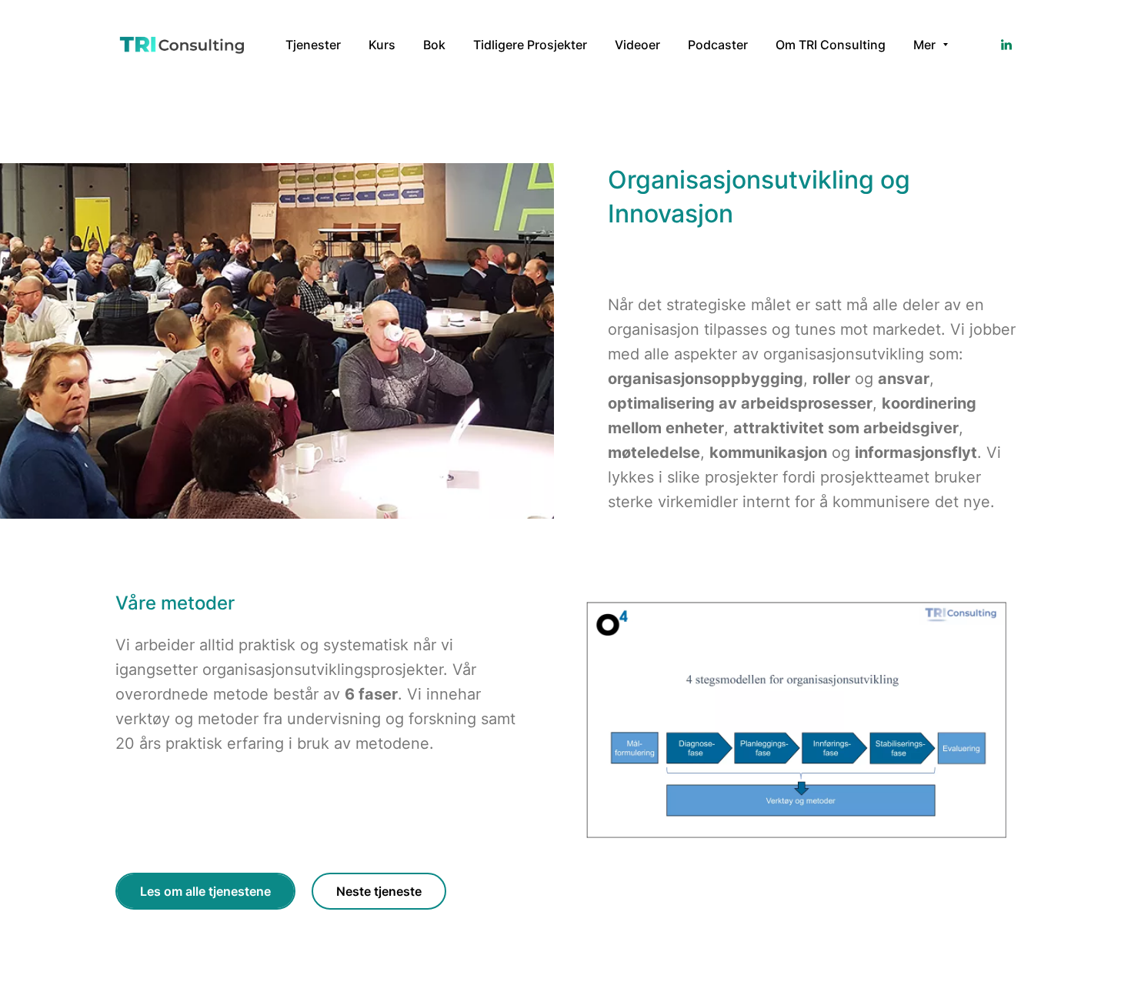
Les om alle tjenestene (205, 891)
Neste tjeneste (379, 891)
